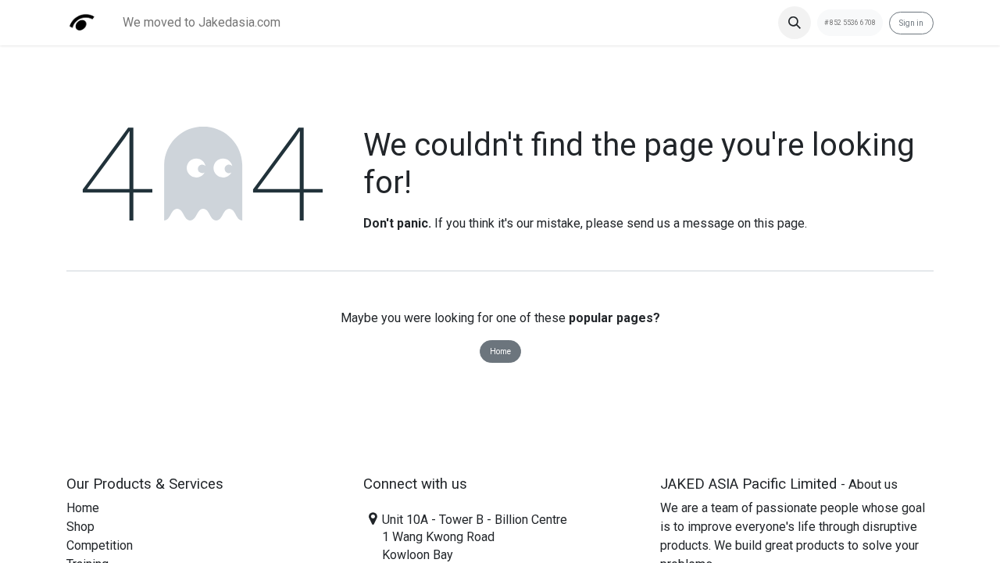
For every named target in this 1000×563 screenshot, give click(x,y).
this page (779, 223)
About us (873, 484)
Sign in (911, 23)
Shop (80, 526)
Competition (99, 545)
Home (500, 351)
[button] (794, 22)
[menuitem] (201, 22)
